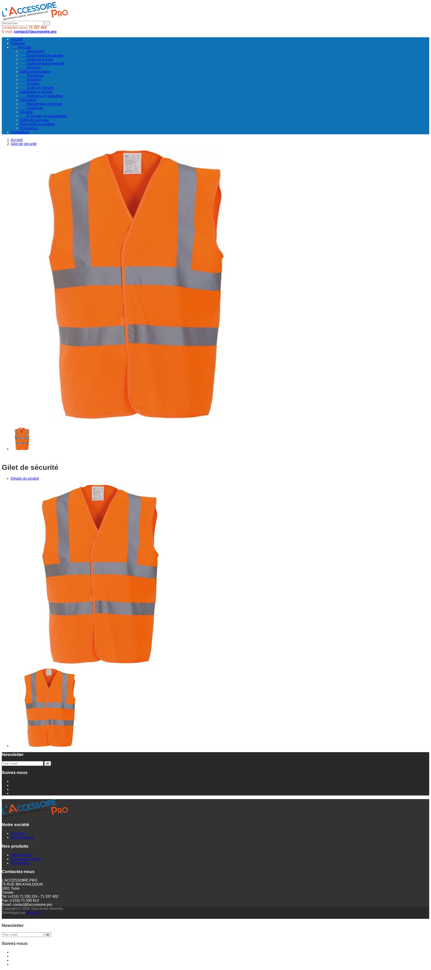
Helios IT (33, 913)
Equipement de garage (41, 55)
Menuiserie (32, 51)
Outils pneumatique (35, 71)
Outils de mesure (37, 88)
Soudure (30, 67)
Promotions (29, 128)
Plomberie (31, 75)
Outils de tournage (34, 120)
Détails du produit (25, 478)
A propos (18, 43)
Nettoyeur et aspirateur (41, 96)
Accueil (17, 39)
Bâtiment (30, 80)
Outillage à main (36, 59)
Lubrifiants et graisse (36, 92)
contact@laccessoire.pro (35, 31)
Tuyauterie (28, 100)
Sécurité (26, 112)
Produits (21, 47)
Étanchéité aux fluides (37, 124)
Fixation (30, 84)
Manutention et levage (41, 104)
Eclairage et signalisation (43, 116)
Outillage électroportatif (42, 63)
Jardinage (31, 108)
